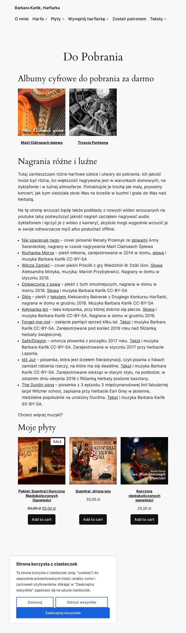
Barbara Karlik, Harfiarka (37, 7)
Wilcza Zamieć (36, 265)
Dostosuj (35, 602)
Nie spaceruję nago (40, 240)
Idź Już (29, 359)
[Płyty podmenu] (63, 19)
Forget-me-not (36, 322)
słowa (158, 252)
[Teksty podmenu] (165, 19)
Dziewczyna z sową (41, 284)
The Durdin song (38, 384)
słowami (139, 240)
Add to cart (42, 519)
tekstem (58, 296)
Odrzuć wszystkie (81, 602)
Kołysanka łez (35, 309)
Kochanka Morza (38, 252)
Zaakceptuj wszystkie (63, 613)
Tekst (125, 322)
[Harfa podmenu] (46, 19)
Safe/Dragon (34, 340)
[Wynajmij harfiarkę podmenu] (107, 19)
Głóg (26, 296)
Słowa (157, 265)
